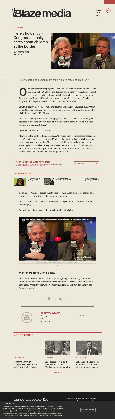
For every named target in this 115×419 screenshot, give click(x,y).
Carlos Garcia (18, 357)
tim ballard (18, 28)
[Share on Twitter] (54, 298)
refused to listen (26, 110)
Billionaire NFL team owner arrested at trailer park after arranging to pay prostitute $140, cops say (88, 365)
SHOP (97, 15)
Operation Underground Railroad (48, 92)
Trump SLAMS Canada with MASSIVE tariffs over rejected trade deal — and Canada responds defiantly (92, 180)
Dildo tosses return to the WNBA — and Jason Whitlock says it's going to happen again (57, 365)
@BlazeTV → (45, 321)
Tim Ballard (83, 89)
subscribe (109, 2)
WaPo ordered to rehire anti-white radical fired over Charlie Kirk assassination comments (34, 180)
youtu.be (57, 265)
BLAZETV (99, 14)
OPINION (98, 10)
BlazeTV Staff (21, 52)
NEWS (98, 9)
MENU (108, 10)
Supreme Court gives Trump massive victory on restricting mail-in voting (25, 364)
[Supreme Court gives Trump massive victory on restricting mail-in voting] (26, 347)
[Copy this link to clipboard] (66, 298)
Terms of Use (42, 164)
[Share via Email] (60, 298)
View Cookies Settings (88, 409)
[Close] (112, 410)
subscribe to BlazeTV (67, 282)
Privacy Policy (34, 164)
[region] (57, 410)
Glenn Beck (60, 89)
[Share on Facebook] (49, 298)
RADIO (98, 12)
